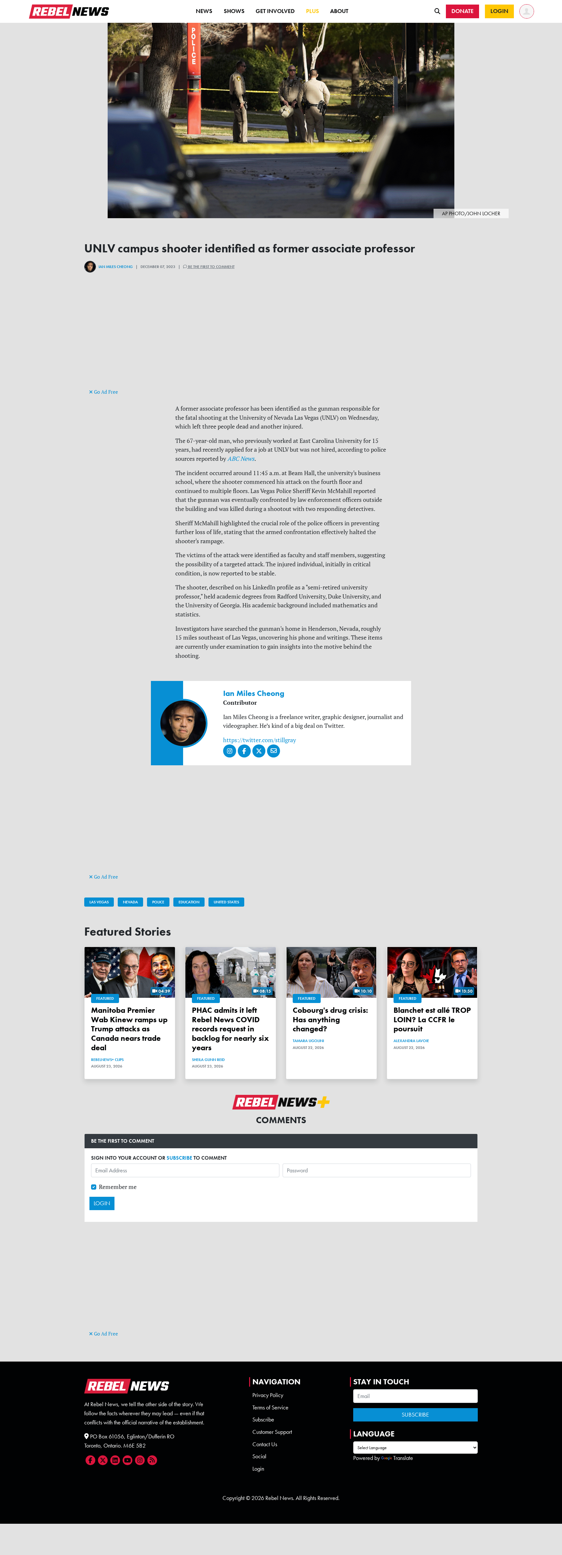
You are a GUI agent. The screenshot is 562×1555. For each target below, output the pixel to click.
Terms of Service (270, 1407)
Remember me (118, 1187)
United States (226, 902)
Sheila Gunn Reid (208, 1059)
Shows (234, 11)
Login (258, 1469)
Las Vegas (99, 902)
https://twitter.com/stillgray (259, 740)
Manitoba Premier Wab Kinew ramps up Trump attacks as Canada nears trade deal (129, 1029)
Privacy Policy (267, 1395)
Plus (312, 11)
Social (259, 1456)
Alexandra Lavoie (411, 1040)
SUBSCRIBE (179, 1157)
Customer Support (272, 1432)
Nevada (130, 902)
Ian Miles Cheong (116, 266)
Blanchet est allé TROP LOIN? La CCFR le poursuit (432, 1019)
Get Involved (275, 11)
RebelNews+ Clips (107, 1059)
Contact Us (264, 1444)
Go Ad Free (105, 392)
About (339, 11)
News (204, 11)
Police (158, 902)
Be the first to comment (210, 266)
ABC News (240, 458)
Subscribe (263, 1419)
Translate (403, 1458)
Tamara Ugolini (308, 1040)
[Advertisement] (281, 341)
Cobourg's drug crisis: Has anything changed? (330, 1019)
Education (189, 902)
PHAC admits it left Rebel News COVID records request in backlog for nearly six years (230, 1029)
